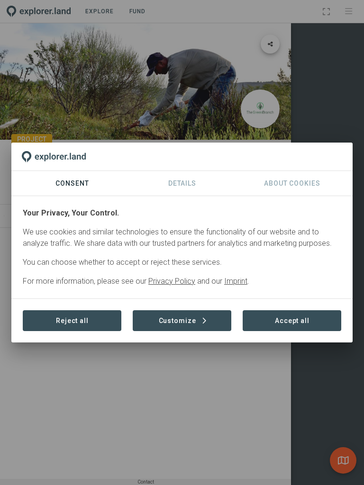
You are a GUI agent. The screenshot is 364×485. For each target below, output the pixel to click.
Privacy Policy (171, 281)
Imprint (235, 281)
